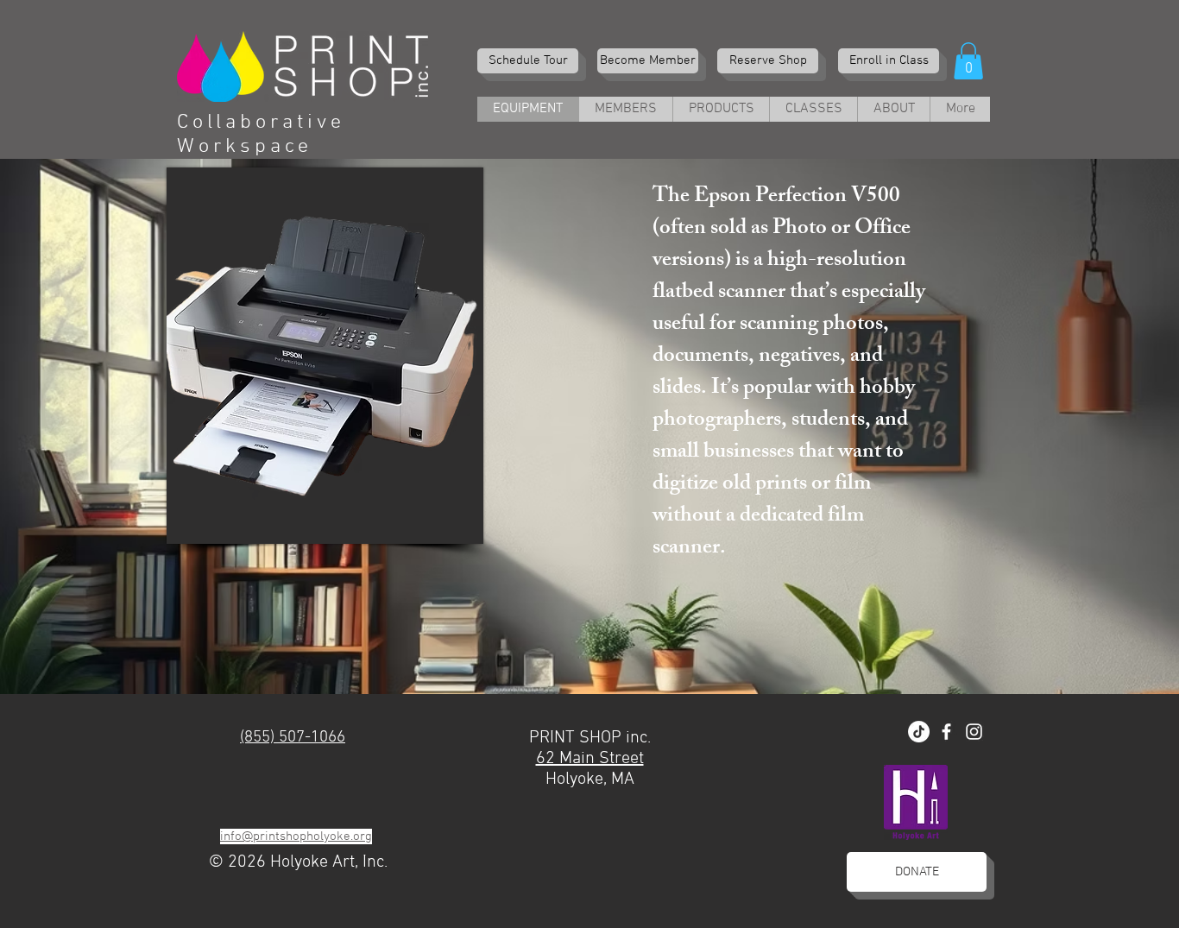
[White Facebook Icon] (946, 731)
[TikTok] (919, 731)
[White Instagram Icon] (974, 731)
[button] (968, 60)
